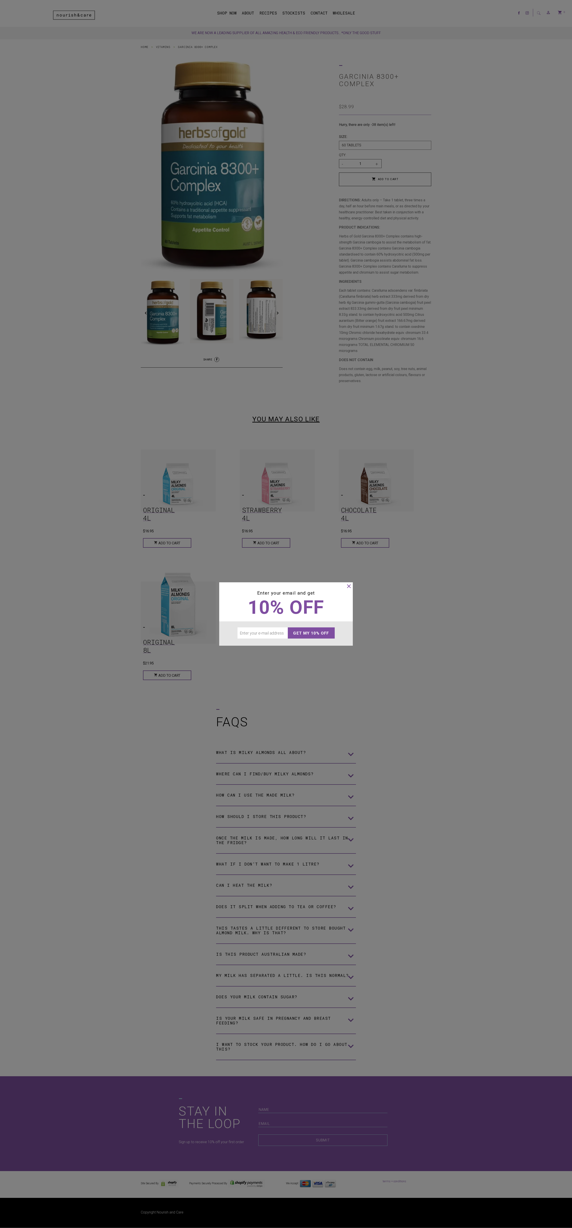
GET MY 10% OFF (311, 633)
